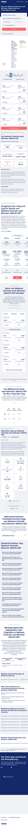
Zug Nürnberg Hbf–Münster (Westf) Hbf (11, 743)
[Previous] (5, 409)
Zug (7, 749)
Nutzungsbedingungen (14, 817)
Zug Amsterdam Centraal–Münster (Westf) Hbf (12, 719)
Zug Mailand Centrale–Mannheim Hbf (10, 727)
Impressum (4, 817)
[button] (8, 21)
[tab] (7, 79)
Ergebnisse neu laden (13, 308)
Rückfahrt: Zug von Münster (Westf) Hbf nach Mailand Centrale (13, 697)
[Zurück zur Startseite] (3, 2)
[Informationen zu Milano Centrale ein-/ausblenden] (25, 665)
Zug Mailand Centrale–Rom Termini (9, 679)
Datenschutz (4, 820)
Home (2, 749)
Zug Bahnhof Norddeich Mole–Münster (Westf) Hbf (13, 722)
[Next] (24, 75)
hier (15, 380)
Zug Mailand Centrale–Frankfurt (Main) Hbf (11, 724)
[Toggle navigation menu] (26, 2)
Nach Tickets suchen (7, 149)
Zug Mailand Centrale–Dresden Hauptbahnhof (12, 730)
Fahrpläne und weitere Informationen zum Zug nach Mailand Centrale (13, 701)
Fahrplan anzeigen (7, 165)
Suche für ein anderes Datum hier (14, 370)
